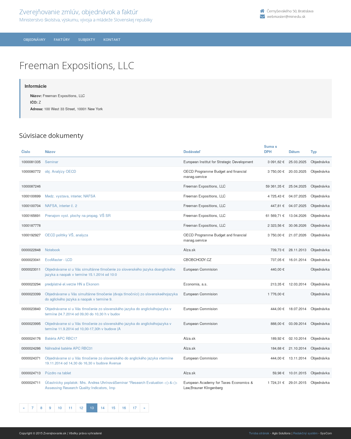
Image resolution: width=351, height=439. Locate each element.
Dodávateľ (191, 151)
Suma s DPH (270, 149)
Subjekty (86, 39)
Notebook (52, 249)
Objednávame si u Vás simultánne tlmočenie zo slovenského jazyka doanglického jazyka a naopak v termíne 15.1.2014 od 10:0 (110, 272)
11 (70, 407)
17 (135, 407)
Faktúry (62, 39)
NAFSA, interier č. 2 (61, 205)
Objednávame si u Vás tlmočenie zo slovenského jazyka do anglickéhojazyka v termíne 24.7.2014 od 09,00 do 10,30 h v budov (108, 311)
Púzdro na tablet (58, 372)
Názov (50, 151)
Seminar (51, 161)
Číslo (25, 151)
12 (81, 407)
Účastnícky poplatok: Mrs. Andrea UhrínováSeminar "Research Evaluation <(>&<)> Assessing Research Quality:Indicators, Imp (111, 385)
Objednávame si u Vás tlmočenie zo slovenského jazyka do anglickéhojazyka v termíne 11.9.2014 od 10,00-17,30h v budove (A (108, 326)
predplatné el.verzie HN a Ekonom (72, 284)
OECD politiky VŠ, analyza (66, 234)
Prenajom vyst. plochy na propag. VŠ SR (78, 215)
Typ (314, 151)
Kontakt (112, 39)
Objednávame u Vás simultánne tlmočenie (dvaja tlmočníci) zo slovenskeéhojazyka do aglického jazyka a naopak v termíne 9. (111, 296)
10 (60, 407)
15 (113, 407)
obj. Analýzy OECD (60, 171)
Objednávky (34, 39)
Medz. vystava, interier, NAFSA (70, 196)
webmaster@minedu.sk (286, 16)
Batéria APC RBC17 (61, 338)
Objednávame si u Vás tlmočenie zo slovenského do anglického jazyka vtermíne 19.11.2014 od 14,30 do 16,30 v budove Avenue (109, 360)
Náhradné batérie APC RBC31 (69, 348)
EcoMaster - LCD (58, 259)
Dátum (294, 151)
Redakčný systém (305, 433)
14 (102, 407)
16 (124, 407)
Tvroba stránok (259, 433)
